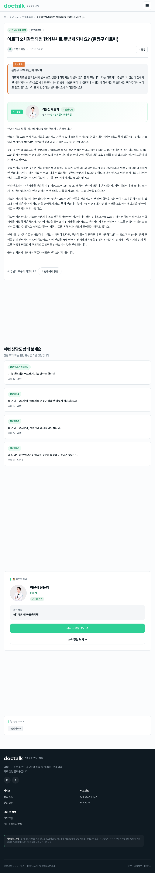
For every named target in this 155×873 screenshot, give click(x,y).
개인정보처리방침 (13, 823)
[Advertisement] (77, 312)
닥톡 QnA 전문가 (89, 797)
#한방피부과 (15, 728)
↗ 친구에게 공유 (49, 271)
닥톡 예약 (85, 802)
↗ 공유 (141, 49)
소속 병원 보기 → (77, 639)
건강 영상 (8, 802)
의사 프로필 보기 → (78, 628)
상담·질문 (14, 17)
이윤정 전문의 (50, 109)
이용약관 (8, 818)
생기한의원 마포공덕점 (61, 114)
